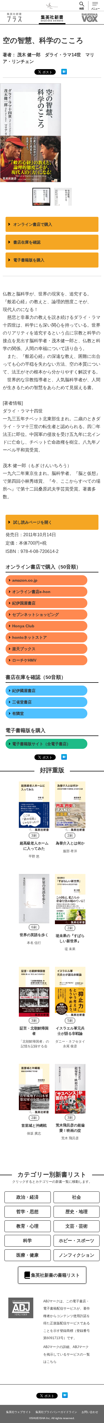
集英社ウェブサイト (18, 1412)
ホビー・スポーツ (76, 1240)
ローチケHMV (24, 660)
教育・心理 (27, 1226)
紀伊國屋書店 (23, 690)
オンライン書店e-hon (31, 591)
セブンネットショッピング (35, 614)
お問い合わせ (90, 1412)
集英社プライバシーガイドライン (56, 1412)
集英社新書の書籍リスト (55, 1275)
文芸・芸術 (76, 1226)
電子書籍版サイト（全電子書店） (41, 744)
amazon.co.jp (24, 580)
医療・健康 (27, 1255)
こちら (52, 1362)
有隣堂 (18, 713)
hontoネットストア (29, 637)
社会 (76, 1197)
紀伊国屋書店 (23, 603)
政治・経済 (27, 1197)
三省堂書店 (22, 702)
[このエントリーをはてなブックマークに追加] (64, 71)
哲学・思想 (27, 1211)
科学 (27, 1240)
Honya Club (23, 626)
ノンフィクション (76, 1255)
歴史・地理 (76, 1211)
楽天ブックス (23, 649)
